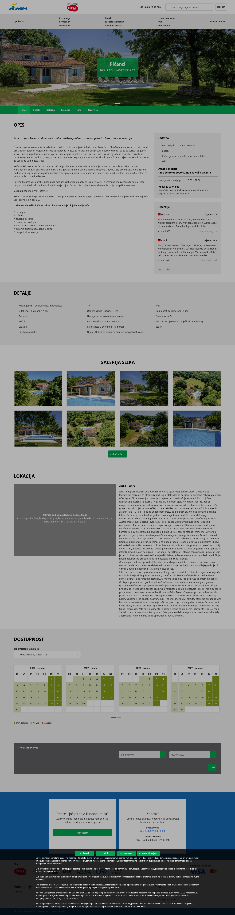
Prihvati (84, 853)
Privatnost (126, 853)
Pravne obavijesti (148, 853)
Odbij (105, 853)
